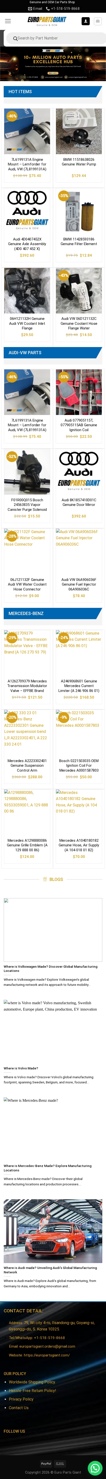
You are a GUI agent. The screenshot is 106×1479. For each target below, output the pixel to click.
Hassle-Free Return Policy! (32, 1390)
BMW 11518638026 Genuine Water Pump (79, 162)
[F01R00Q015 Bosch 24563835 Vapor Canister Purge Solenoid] (27, 472)
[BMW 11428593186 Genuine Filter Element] (79, 211)
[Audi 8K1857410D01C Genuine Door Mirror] (79, 472)
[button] (95, 1468)
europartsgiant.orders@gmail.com (47, 1346)
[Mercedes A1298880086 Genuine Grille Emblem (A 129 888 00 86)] (27, 812)
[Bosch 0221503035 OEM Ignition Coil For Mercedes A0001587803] (79, 732)
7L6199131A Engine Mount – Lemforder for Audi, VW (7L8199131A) (27, 164)
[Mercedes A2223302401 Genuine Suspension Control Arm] (27, 732)
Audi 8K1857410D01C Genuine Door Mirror (79, 502)
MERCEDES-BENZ (26, 613)
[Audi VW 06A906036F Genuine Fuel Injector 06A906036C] (79, 551)
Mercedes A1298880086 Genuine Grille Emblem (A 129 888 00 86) (27, 845)
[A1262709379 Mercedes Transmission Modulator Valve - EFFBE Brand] (27, 653)
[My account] (86, 21)
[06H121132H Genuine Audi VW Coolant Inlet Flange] (27, 290)
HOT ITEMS (20, 91)
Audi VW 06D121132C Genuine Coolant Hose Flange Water (79, 323)
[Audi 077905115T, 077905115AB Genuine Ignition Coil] (79, 392)
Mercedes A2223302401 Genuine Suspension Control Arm (27, 766)
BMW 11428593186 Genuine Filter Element (79, 241)
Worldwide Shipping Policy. (32, 1382)
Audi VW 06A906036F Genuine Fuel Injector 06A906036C (78, 584)
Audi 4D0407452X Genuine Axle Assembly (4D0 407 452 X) (27, 244)
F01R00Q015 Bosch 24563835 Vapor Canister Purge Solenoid (27, 505)
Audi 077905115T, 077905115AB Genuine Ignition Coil (79, 425)
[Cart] (98, 21)
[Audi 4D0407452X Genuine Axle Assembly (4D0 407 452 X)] (27, 211)
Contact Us (19, 1407)
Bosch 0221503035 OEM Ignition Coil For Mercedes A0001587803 (79, 766)
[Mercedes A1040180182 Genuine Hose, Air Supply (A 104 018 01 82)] (79, 812)
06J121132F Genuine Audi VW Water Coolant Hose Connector (27, 584)
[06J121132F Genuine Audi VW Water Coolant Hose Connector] (27, 551)
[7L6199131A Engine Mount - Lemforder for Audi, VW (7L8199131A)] (27, 131)
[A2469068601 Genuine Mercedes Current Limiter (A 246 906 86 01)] (79, 653)
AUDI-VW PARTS (25, 352)
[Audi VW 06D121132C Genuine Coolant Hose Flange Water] (79, 290)
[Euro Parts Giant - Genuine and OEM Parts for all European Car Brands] (46, 21)
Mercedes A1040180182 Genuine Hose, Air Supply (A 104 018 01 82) (79, 845)
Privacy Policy (21, 1399)
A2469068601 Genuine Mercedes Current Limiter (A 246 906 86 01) (78, 686)
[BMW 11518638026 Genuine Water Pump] (79, 131)
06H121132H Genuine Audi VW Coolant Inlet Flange (27, 323)
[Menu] (8, 21)
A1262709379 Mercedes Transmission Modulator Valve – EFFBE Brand (27, 686)
